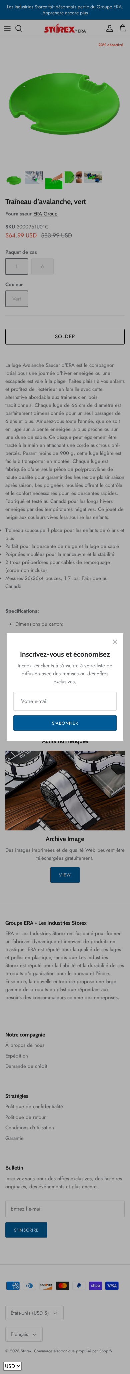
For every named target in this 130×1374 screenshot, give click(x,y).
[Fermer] (115, 641)
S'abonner (65, 723)
